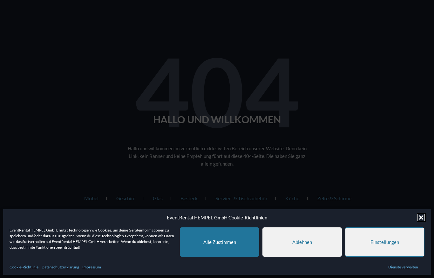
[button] (421, 217)
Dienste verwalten (403, 267)
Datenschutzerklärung (60, 267)
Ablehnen (302, 242)
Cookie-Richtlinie (24, 267)
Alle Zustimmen (219, 242)
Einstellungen (384, 242)
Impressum (91, 267)
